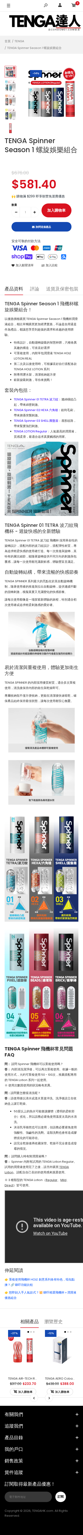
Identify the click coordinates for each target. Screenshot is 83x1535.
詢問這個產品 (43, 227)
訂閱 (61, 1496)
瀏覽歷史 (53, 1321)
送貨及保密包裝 (62, 289)
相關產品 (29, 1321)
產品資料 (14, 289)
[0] (73, 6)
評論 (34, 289)
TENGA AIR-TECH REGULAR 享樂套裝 (33, 1378)
